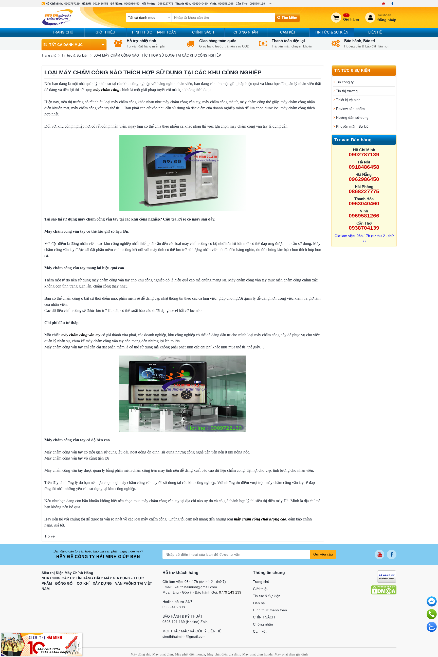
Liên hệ (375, 32)
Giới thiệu (105, 32)
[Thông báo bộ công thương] (386, 576)
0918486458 (100, 3)
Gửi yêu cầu (323, 554)
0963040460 (200, 3)
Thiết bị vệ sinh (348, 100)
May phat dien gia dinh (291, 654)
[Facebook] (392, 3)
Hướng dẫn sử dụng (352, 117)
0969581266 (225, 3)
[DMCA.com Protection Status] (383, 590)
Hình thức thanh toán (154, 32)
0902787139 (72, 3)
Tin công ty (345, 82)
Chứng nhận (245, 32)
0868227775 (165, 3)
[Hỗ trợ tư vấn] (432, 614)
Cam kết (288, 32)
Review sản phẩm (350, 109)
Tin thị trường (347, 91)
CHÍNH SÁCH (203, 32)
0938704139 (257, 3)
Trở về (49, 536)
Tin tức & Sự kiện (331, 32)
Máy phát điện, (163, 654)
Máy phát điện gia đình (223, 654)
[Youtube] (383, 3)
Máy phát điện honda (190, 654)
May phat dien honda (257, 654)
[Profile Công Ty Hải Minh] (42, 644)
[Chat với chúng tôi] (432, 627)
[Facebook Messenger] (432, 601)
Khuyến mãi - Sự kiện (353, 126)
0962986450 (131, 3)
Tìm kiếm (289, 17)
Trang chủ (62, 32)
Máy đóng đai (140, 654)
